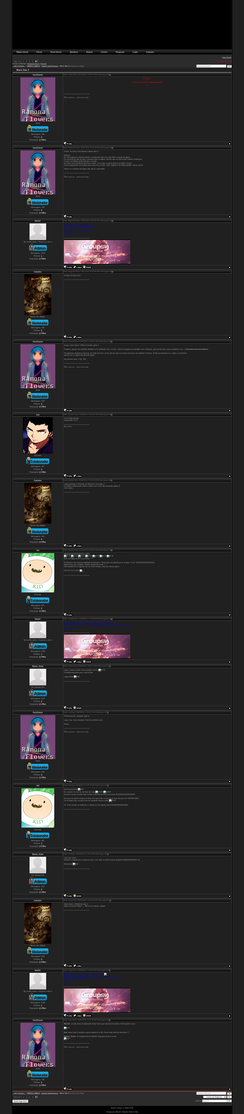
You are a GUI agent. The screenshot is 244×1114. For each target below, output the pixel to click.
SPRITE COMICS (33, 66)
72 (108, 785)
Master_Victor (37, 666)
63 (112, 221)
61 (110, 75)
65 (111, 341)
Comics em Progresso (49, 66)
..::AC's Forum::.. (18, 66)
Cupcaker (38, 271)
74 (110, 900)
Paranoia (43, 64)
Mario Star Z (64, 66)
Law (38, 414)
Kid (38, 550)
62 (112, 148)
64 (112, 271)
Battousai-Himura (34, 64)
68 (112, 550)
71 (108, 712)
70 (110, 666)
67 (112, 480)
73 (108, 854)
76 (109, 1020)
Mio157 (38, 221)
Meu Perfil (227, 57)
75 (109, 970)
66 (112, 414)
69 (112, 619)
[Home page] (87, 267)
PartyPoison (38, 75)
